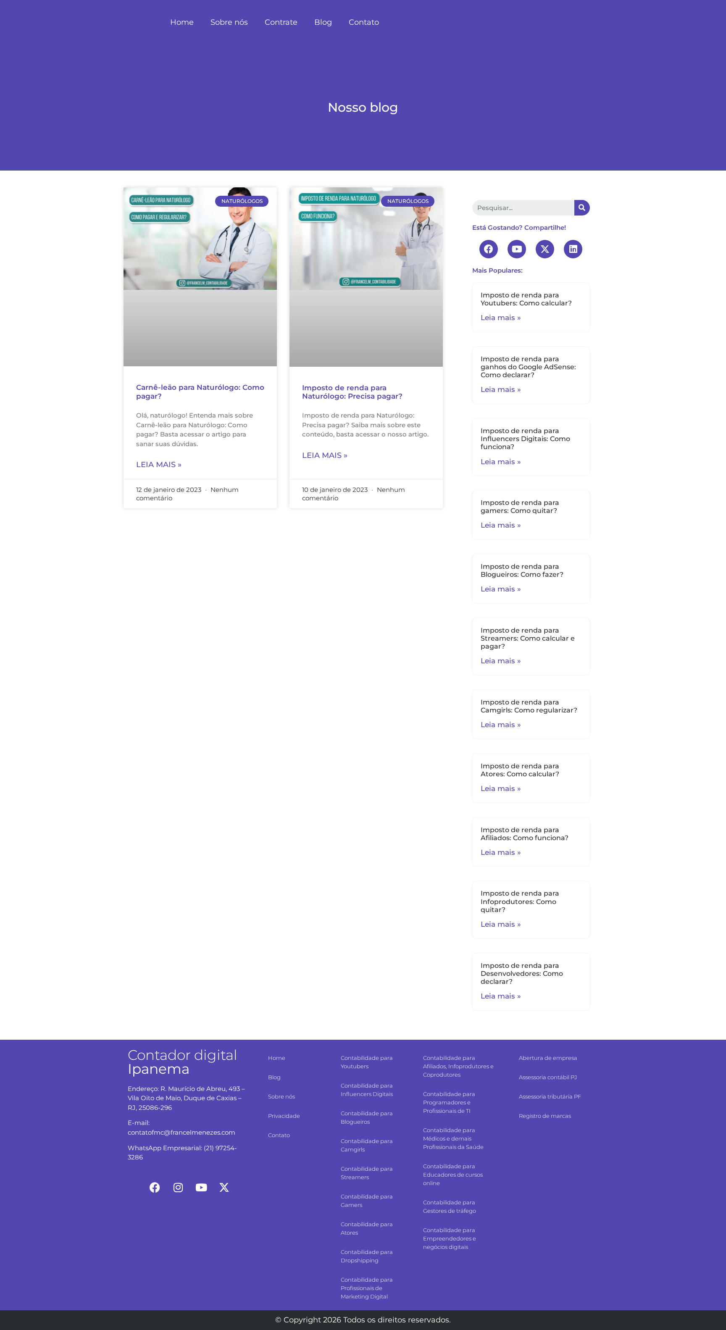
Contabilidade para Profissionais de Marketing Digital (367, 1288)
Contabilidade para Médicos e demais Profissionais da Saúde (453, 1138)
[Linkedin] (573, 249)
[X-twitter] (545, 249)
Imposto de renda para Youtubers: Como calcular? (526, 299)
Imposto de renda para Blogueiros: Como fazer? (522, 570)
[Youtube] (517, 249)
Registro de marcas (545, 1115)
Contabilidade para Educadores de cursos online (453, 1174)
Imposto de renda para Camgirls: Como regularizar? (529, 706)
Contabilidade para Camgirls (367, 1145)
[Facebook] (488, 249)
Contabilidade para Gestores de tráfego (449, 1206)
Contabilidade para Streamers (367, 1172)
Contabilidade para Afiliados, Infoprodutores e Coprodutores (458, 1066)
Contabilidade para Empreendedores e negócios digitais (449, 1238)
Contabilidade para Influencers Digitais (367, 1089)
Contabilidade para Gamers (367, 1200)
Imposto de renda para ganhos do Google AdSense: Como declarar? (528, 367)
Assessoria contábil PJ (548, 1077)
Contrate (281, 22)
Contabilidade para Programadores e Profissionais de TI (449, 1102)
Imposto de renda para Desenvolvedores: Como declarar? (522, 974)
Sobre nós (229, 22)
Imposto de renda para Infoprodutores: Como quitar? (520, 901)
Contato (364, 22)
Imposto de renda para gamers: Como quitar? (520, 507)
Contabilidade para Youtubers (367, 1062)
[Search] (582, 208)
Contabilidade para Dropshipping (367, 1256)
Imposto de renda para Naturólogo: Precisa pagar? (352, 392)
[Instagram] (178, 1187)
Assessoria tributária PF (550, 1096)
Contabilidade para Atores (367, 1228)
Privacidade (284, 1115)
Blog (323, 22)
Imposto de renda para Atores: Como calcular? (520, 770)
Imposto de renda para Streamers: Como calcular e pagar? (528, 638)
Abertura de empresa (548, 1057)
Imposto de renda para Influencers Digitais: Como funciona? (525, 439)
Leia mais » (159, 464)
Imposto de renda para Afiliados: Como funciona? (524, 834)
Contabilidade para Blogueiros (367, 1117)
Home (182, 22)
